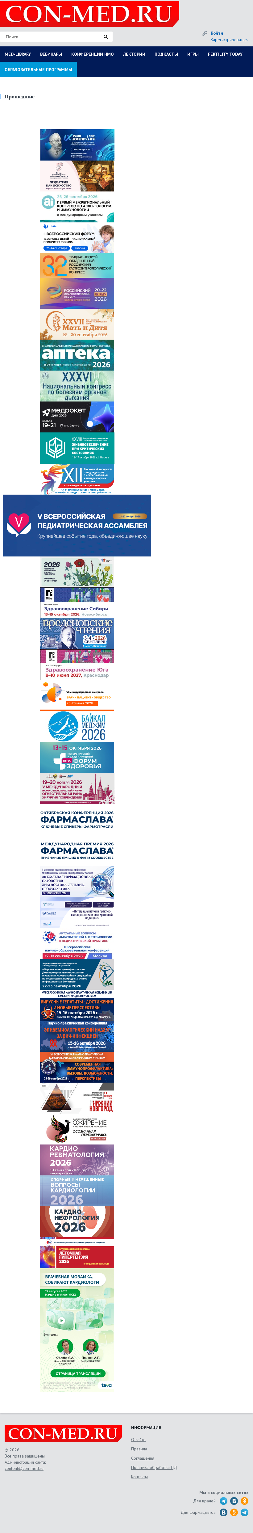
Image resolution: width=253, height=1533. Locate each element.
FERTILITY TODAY (225, 54)
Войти (217, 33)
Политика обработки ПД (154, 1467)
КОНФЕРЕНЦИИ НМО (92, 54)
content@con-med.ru (24, 1468)
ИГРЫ (193, 54)
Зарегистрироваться (229, 39)
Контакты (139, 1476)
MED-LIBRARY (18, 54)
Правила (139, 1449)
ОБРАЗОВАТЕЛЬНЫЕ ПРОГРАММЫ (38, 69)
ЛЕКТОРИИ (134, 54)
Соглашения (142, 1458)
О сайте (138, 1439)
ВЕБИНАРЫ (51, 54)
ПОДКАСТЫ (166, 54)
